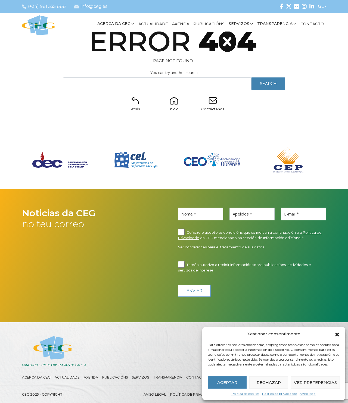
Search (268, 83)
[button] (337, 334)
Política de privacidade (279, 394)
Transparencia (167, 377)
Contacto (196, 377)
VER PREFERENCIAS (315, 382)
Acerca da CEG (36, 377)
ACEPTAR (227, 382)
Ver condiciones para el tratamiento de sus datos (221, 247)
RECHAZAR (269, 382)
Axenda (91, 377)
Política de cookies (245, 394)
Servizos (140, 377)
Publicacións (115, 377)
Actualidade (67, 377)
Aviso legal (308, 394)
